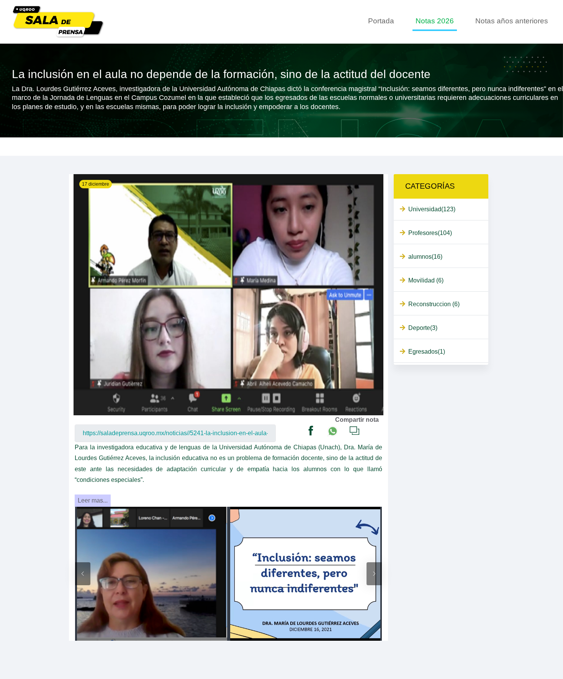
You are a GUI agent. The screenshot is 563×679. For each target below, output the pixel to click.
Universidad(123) (431, 209)
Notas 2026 (435, 21)
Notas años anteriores (511, 21)
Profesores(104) (430, 233)
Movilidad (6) (426, 280)
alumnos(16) (425, 256)
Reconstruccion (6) (434, 304)
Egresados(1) (426, 351)
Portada (381, 21)
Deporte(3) (422, 328)
